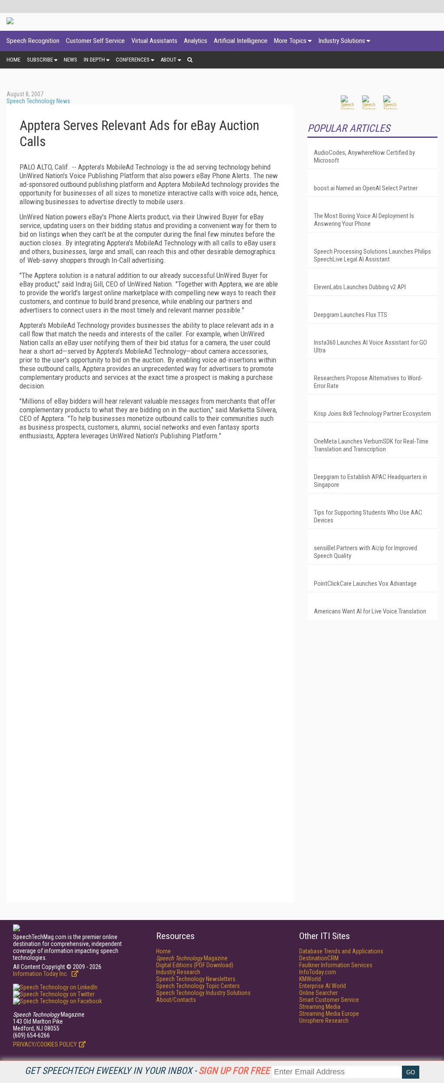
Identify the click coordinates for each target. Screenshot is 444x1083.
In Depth (94, 59)
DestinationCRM (319, 958)
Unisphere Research (324, 1020)
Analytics (195, 41)
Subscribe (40, 59)
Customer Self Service (95, 41)
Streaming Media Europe (329, 1013)
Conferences (133, 59)
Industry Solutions (341, 41)
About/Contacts (176, 999)
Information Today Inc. (41, 973)
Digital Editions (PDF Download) (194, 965)
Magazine (192, 958)
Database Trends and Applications (341, 951)
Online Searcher (318, 992)
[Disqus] (150, 555)
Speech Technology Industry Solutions (203, 992)
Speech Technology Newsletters (195, 978)
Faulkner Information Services (335, 965)
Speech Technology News (38, 101)
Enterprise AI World (322, 985)
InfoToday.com (317, 972)
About (168, 59)
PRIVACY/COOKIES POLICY (45, 1044)
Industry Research (178, 972)
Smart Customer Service (329, 999)
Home (13, 59)
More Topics (290, 41)
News (70, 59)
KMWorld (310, 978)
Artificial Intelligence (241, 41)
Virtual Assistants (154, 41)
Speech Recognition (33, 41)
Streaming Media (319, 1006)
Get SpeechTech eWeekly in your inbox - (147, 1070)
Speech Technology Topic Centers (198, 985)
